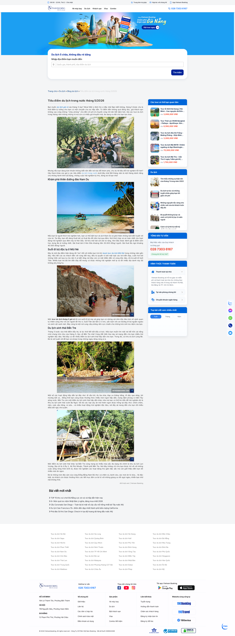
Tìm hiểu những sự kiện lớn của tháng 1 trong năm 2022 (172, 180)
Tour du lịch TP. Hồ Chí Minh (96, 552)
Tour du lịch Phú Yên (127, 543)
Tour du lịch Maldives (59, 569)
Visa (106, 8)
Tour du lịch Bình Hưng (127, 547)
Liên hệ (80, 606)
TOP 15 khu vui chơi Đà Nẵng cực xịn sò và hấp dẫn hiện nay (76, 498)
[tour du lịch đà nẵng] (117, 33)
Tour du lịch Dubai (126, 565)
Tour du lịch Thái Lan (59, 560)
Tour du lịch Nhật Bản (127, 560)
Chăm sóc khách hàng (150, 611)
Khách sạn (97, 8)
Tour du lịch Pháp (125, 569)
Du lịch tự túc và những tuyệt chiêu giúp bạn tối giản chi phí (170, 193)
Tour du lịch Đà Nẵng (161, 538)
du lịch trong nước (89, 173)
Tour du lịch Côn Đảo (59, 556)
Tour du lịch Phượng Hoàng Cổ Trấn (99, 565)
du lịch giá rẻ (62, 107)
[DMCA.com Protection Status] (188, 631)
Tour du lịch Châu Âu (93, 569)
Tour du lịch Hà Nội (58, 534)
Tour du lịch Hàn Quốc (161, 560)
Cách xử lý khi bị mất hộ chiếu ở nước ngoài (170, 228)
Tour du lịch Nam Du (59, 552)
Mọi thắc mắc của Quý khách (162, 242)
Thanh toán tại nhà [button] (163, 272)
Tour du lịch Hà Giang (127, 534)
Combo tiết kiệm (115, 621)
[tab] (167, 272)
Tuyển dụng (145, 602)
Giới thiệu (81, 602)
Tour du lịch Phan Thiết (60, 547)
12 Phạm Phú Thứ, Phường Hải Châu (53, 617)
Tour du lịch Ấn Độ (160, 565)
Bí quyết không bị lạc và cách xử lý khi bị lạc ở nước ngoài (171, 217)
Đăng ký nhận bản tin (149, 616)
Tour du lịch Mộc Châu (161, 534)
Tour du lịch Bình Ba (160, 547)
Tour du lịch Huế (125, 538)
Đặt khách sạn (115, 611)
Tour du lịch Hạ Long (93, 534)
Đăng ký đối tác (147, 621)
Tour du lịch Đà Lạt (92, 556)
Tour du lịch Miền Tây (127, 556)
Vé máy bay (77, 8)
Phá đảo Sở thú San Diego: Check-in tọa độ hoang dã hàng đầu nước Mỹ (81, 511)
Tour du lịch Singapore (161, 556)
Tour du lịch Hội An (58, 543)
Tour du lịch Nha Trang (161, 543)
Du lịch (87, 8)
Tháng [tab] (167, 317)
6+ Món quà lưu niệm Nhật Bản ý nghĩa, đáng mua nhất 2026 (76, 501)
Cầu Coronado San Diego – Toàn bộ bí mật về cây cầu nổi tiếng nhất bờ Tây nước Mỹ (87, 504)
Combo (113, 8)
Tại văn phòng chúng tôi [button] (166, 292)
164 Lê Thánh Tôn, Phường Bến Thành (54, 601)
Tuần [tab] (156, 317)
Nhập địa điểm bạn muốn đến (66, 59)
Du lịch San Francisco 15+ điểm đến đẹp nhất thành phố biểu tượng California (84, 508)
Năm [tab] (179, 317)
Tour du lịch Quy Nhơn (93, 543)
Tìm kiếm (177, 72)
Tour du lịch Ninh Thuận (94, 547)
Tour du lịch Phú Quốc (161, 552)
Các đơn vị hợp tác (85, 611)
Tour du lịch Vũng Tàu (127, 552)
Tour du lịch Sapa (57, 538)
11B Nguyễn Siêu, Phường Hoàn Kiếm (54, 609)
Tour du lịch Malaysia (93, 560)
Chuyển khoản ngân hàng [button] (166, 300)
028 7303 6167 (179, 8)
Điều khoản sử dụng (86, 621)
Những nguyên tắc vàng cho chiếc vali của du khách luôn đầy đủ (172, 205)
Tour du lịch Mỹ (158, 569)
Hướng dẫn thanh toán (150, 606)
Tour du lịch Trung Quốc (60, 565)
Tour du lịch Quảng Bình (94, 538)
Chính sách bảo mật (86, 616)
